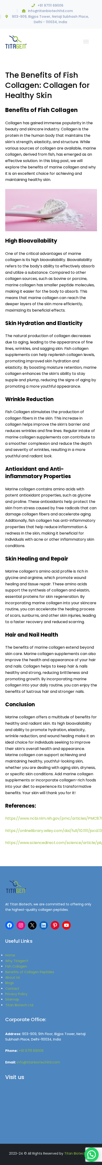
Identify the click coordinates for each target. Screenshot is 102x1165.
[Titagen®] (16, 41)
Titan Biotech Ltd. (19, 1005)
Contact (12, 988)
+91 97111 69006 (50, 5)
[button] (91, 1155)
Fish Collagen (16, 966)
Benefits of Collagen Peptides (29, 972)
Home (10, 955)
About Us (12, 977)
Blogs (9, 983)
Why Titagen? (16, 961)
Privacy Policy (16, 994)
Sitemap (12, 999)
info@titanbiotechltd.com (50, 11)
